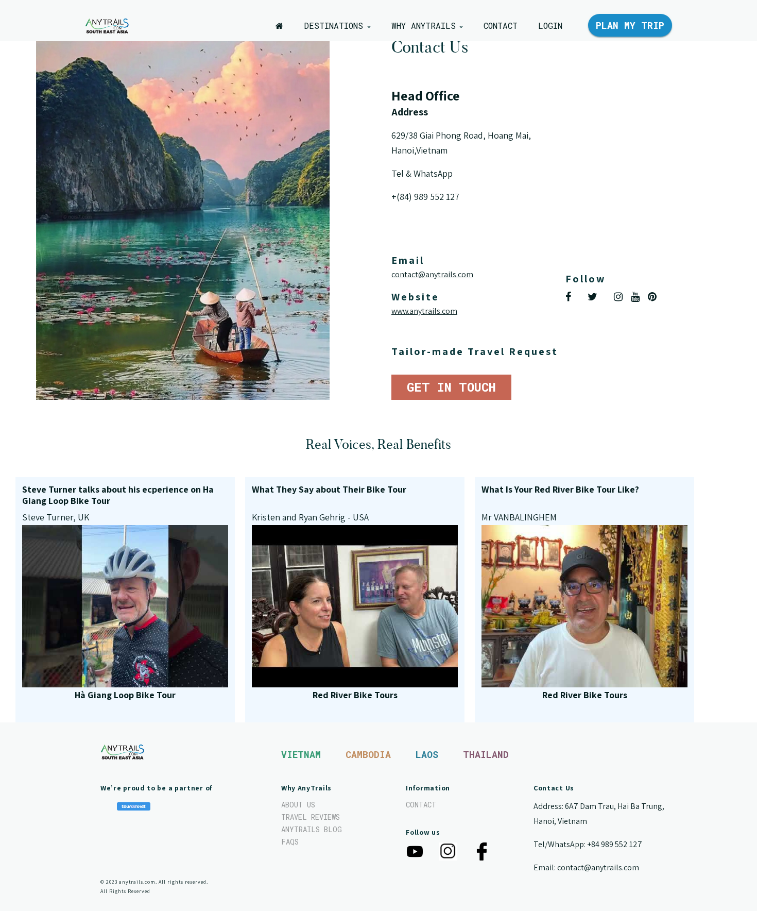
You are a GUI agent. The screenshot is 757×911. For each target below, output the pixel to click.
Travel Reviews (310, 817)
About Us (298, 804)
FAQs (290, 842)
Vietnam (301, 754)
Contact (421, 804)
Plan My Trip (630, 25)
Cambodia (368, 754)
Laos (427, 754)
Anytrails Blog (311, 829)
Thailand (486, 754)
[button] (337, 25)
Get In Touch (451, 387)
